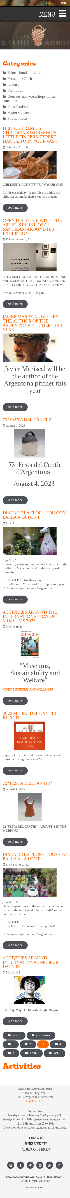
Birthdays (15, 90)
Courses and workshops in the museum (29, 98)
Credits (60, 1177)
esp (56, 3)
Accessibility (27, 1181)
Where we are (36, 1144)
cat (49, 3)
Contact (36, 1138)
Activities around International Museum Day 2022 (31, 962)
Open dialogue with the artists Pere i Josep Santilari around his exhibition (32, 227)
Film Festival (18, 106)
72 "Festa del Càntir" (27, 783)
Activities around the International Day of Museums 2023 (30, 616)
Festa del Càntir (20, 78)
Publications (17, 118)
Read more (18, 209)
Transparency (42, 1181)
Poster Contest (19, 112)
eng (64, 3)
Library (13, 84)
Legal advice (32, 1177)
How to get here (35, 1101)
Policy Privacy (47, 1177)
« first (16, 1035)
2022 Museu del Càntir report (29, 715)
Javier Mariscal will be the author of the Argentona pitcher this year (32, 323)
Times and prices (36, 1150)
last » (56, 1053)
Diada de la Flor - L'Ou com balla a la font (35, 515)
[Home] (35, 27)
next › (34, 1053)
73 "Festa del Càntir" (27, 419)
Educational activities (25, 72)
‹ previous (43, 1035)
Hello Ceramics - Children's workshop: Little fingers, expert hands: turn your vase (30, 134)
